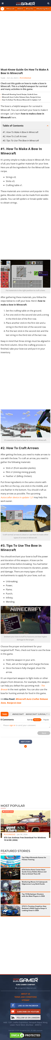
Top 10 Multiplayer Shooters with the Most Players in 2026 (33, 895)
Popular (46, 720)
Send (44, 733)
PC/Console (25, 78)
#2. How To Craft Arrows (15, 136)
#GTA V (20, 9)
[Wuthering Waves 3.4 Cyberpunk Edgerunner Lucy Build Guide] (10, 886)
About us (25, 994)
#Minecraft (10, 9)
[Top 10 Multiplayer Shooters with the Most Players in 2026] (10, 898)
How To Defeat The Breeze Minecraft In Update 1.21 (21, 100)
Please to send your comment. (19, 725)
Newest (37, 720)
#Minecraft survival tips (38, 714)
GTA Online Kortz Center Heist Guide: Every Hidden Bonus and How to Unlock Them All (34, 872)
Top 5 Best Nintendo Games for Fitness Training (34, 858)
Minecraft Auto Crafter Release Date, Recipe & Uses (21, 97)
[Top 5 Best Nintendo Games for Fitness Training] (10, 861)
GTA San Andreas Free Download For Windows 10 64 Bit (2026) (25, 838)
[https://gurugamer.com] (25, 980)
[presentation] (9, 714)
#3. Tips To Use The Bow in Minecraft (21, 140)
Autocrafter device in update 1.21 (17, 497)
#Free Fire (29, 9)
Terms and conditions (25, 997)
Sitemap (25, 1000)
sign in (12, 725)
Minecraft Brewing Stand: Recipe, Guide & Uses (19, 94)
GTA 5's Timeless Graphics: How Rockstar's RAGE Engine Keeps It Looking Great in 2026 (34, 908)
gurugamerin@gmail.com (27, 988)
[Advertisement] (25, 39)
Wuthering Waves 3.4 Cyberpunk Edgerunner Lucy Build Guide (34, 883)
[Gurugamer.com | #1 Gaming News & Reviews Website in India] (25, 3)
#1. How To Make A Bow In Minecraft (20, 132)
